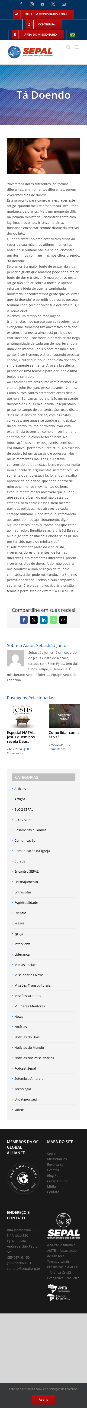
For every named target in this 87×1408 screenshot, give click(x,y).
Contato (53, 1192)
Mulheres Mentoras (29, 1006)
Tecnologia (22, 1089)
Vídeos (19, 1109)
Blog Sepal (55, 1175)
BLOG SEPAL (23, 809)
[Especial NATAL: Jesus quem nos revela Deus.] (23, 706)
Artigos (19, 799)
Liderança (22, 954)
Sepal (51, 1153)
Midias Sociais (25, 965)
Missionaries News (29, 975)
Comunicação (24, 840)
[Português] (72, 35)
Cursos (19, 861)
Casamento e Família (30, 830)
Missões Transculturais (32, 985)
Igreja (18, 933)
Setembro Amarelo (28, 1078)
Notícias (20, 1027)
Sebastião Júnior (52, 645)
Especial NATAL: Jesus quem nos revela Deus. (21, 737)
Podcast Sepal (25, 1068)
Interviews (22, 944)
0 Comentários (18, 751)
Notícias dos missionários (34, 1058)
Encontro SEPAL (26, 871)
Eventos (20, 913)
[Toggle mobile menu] (77, 47)
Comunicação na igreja (32, 851)
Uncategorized (25, 1099)
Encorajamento (26, 882)
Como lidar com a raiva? (64, 734)
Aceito (43, 1399)
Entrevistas (23, 892)
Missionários (57, 1159)
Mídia (51, 1186)
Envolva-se (55, 1164)
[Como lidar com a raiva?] (64, 706)
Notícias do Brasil (28, 1037)
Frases (19, 923)
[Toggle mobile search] (68, 47)
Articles (20, 788)
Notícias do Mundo (29, 1047)
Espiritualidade (26, 902)
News (18, 1016)
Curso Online (57, 1181)
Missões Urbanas (27, 996)
